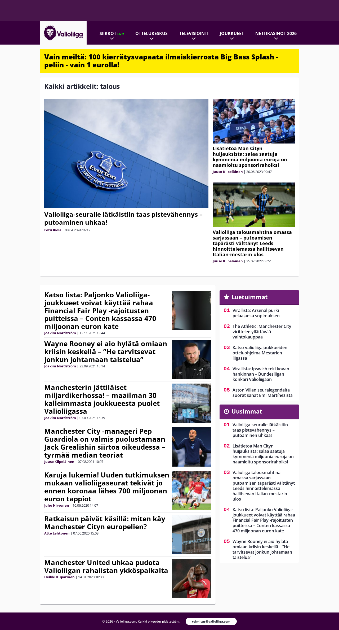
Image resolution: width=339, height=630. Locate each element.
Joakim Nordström (60, 333)
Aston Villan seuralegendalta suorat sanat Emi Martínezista (263, 392)
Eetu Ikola (52, 230)
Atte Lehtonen (57, 533)
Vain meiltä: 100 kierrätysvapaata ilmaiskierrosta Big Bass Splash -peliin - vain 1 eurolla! (161, 60)
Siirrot (112, 33)
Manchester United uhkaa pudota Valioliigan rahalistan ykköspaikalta (106, 566)
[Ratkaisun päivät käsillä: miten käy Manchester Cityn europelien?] (191, 534)
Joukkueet (232, 33)
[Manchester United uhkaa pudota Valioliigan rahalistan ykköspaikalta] (191, 578)
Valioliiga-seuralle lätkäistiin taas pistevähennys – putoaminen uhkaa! (123, 218)
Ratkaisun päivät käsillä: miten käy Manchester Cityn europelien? (104, 522)
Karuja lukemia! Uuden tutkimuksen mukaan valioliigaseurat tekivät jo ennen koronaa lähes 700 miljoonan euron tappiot (106, 486)
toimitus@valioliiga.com (211, 621)
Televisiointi (193, 33)
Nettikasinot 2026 (276, 33)
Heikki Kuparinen (59, 577)
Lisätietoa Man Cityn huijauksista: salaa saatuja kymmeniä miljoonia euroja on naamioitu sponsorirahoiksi (250, 156)
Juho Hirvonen (56, 505)
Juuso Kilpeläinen (228, 171)
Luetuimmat (249, 297)
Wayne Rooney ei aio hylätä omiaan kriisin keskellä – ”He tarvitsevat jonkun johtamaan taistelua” (105, 351)
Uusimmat (246, 411)
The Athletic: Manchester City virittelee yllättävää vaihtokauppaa (262, 331)
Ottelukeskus (151, 33)
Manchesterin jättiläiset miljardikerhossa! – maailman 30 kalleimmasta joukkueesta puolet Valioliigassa (102, 399)
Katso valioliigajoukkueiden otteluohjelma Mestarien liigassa (260, 353)
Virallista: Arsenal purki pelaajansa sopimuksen (256, 313)
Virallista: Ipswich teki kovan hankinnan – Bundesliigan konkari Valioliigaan (261, 374)
